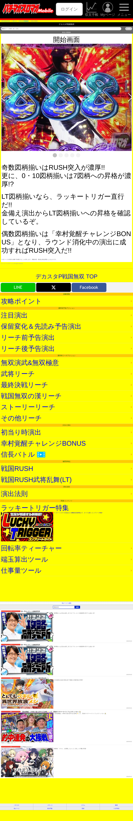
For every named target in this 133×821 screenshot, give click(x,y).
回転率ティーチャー (31, 548)
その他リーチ (21, 418)
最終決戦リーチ (24, 385)
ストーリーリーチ (28, 407)
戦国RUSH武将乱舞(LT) (36, 479)
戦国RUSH (17, 468)
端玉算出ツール (24, 559)
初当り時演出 (21, 432)
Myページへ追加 (66, 603)
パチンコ (49, 805)
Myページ (107, 14)
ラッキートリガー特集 (52, 508)
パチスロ (16, 805)
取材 (83, 808)
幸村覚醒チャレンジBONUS (43, 443)
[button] (2, 97)
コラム (83, 805)
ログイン (69, 9)
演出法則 (14, 493)
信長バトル (22, 454)
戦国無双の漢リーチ (31, 396)
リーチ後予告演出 (28, 348)
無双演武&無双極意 (30, 362)
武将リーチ (18, 374)
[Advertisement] (54, 588)
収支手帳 (91, 14)
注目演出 (14, 315)
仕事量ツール (21, 570)
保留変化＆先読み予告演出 (41, 326)
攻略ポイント (21, 301)
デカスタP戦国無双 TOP (66, 276)
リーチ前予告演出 (28, 337)
